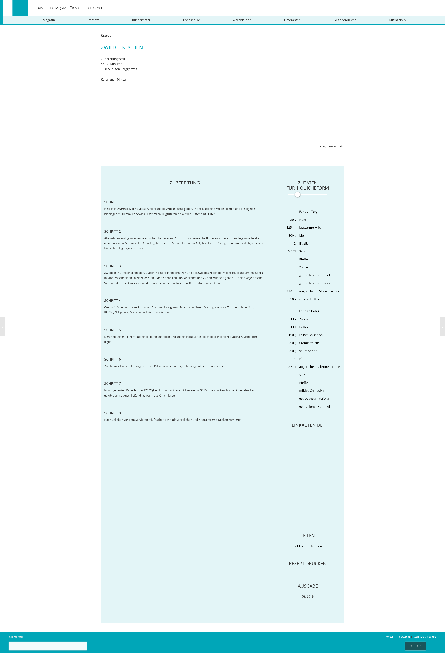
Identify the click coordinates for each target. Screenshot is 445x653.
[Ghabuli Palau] (2, 326)
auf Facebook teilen (307, 546)
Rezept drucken (307, 563)
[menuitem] (49, 20)
